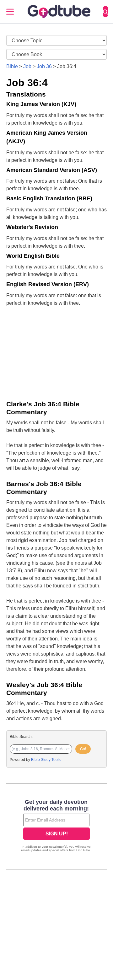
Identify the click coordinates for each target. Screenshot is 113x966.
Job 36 (44, 66)
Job (27, 66)
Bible (12, 66)
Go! (83, 749)
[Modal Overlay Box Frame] (56, 826)
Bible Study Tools (46, 759)
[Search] (105, 11)
